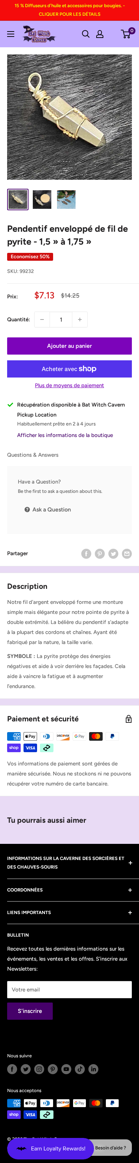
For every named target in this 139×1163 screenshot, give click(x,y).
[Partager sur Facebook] (86, 553)
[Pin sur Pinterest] (100, 553)
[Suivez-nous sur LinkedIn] (93, 1069)
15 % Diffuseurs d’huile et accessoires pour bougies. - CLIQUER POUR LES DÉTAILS (70, 10)
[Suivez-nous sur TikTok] (80, 1069)
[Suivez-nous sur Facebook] (12, 1069)
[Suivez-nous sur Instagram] (39, 1069)
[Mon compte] (99, 34)
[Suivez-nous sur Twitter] (26, 1069)
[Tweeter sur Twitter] (113, 553)
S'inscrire (30, 1011)
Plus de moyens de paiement (69, 385)
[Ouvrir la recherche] (86, 34)
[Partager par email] (127, 553)
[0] (126, 34)
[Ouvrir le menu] (10, 34)
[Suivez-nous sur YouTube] (66, 1069)
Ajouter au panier (69, 345)
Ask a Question (51, 509)
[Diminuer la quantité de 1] (42, 319)
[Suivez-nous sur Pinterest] (53, 1069)
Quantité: (18, 319)
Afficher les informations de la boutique (65, 435)
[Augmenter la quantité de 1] (79, 319)
